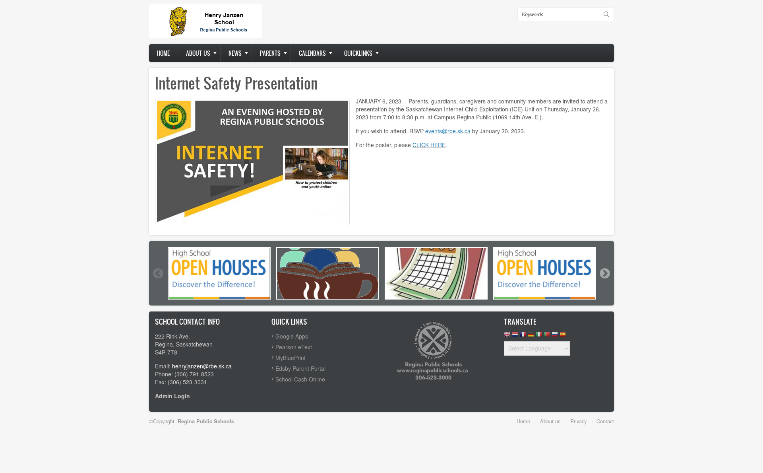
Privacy (578, 421)
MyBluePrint (290, 358)
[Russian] (555, 336)
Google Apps (291, 336)
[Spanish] (563, 336)
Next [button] (604, 273)
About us (198, 53)
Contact (605, 421)
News (235, 53)
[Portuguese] (547, 336)
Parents (270, 53)
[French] (523, 336)
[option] (219, 273)
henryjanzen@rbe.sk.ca (202, 366)
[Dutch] (515, 336)
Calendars (312, 53)
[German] (531, 336)
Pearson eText (293, 347)
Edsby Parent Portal (300, 368)
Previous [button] (157, 273)
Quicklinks (358, 53)
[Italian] (539, 336)
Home (163, 53)
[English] (507, 336)
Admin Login (172, 396)
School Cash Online (300, 379)
